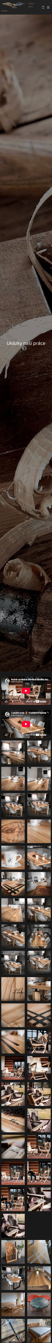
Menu (48, 7)
